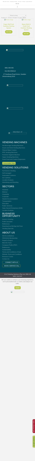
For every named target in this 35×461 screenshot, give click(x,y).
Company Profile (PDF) (9, 245)
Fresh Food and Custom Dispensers (13, 159)
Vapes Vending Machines (10, 157)
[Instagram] (15, 80)
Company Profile (13, 1)
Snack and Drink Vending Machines (13, 148)
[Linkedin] (24, 80)
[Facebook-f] (10, 80)
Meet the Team (6, 1)
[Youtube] (20, 80)
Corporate (5, 196)
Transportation (6, 201)
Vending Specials (7, 228)
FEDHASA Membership (9, 238)
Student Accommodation (10, 199)
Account (19, 1)
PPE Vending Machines (9, 152)
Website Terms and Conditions (12, 254)
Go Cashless (6, 177)
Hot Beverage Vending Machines (12, 145)
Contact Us (5, 259)
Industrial (5, 189)
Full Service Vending (9, 171)
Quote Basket (29, 1)
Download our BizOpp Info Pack (12, 226)
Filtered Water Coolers (9, 150)
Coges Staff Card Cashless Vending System (8, 26)
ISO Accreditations (8, 236)
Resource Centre (7, 256)
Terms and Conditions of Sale (11, 252)
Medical (4, 192)
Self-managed (6, 173)
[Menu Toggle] (17, 8)
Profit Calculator (7, 221)
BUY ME (8, 32)
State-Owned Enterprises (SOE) (12, 208)
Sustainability (6, 249)
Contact (23, 1)
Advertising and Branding (10, 182)
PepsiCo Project (7, 240)
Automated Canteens (9, 175)
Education (5, 203)
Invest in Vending (7, 219)
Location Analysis (7, 180)
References (6, 224)
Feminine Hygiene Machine (11, 154)
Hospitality (5, 194)
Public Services (7, 206)
